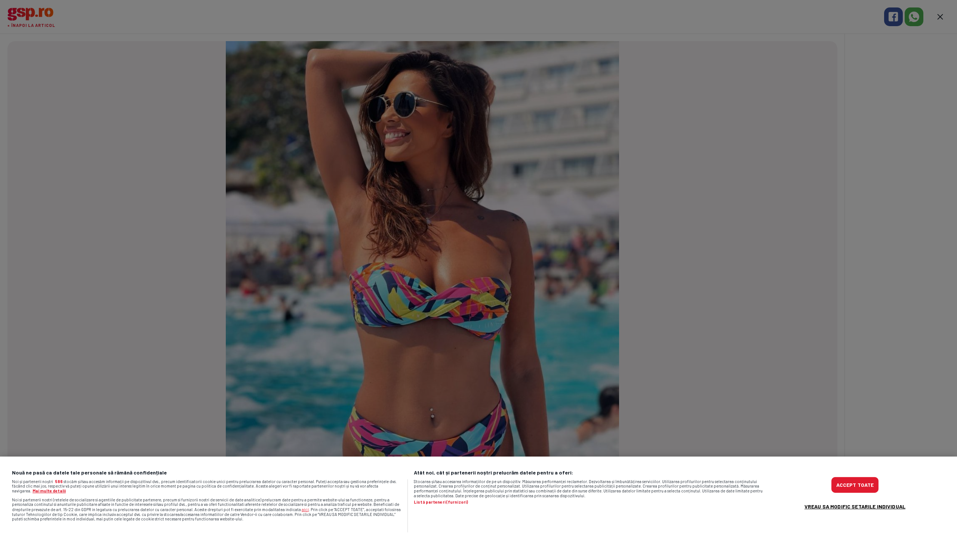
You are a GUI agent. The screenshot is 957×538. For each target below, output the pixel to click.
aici (305, 509)
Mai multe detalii (49, 490)
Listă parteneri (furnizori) (441, 502)
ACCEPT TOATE (855, 485)
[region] (478, 497)
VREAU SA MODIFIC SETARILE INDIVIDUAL (854, 506)
